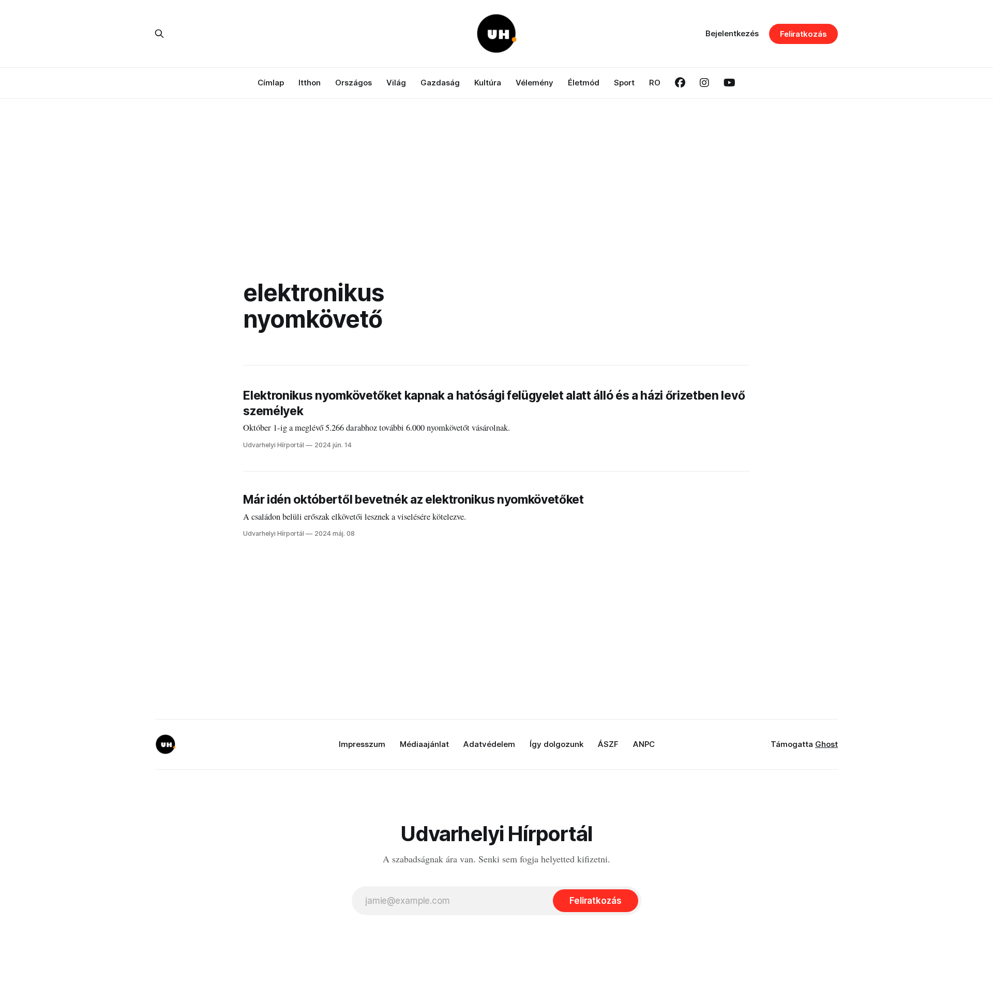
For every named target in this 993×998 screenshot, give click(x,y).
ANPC (644, 744)
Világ (396, 82)
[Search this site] (159, 33)
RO (654, 82)
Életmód (583, 82)
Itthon (309, 82)
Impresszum (362, 744)
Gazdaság (440, 82)
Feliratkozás (803, 34)
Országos (353, 82)
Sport (624, 82)
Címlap (271, 82)
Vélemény (534, 82)
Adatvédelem (489, 744)
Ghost (826, 744)
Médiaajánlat (424, 744)
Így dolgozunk (556, 744)
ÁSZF (608, 744)
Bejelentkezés (732, 33)
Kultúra (487, 82)
